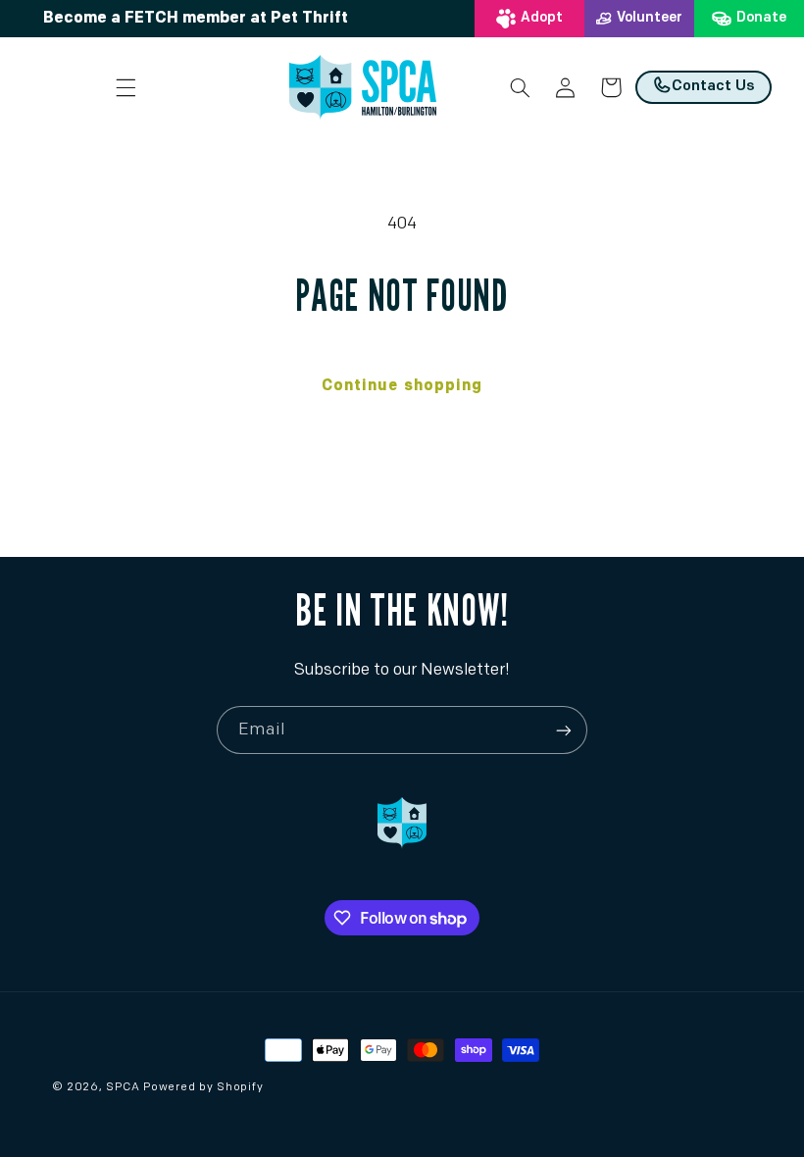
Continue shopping (402, 386)
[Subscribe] (563, 730)
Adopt (542, 18)
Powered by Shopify (203, 1087)
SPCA (122, 1087)
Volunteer (649, 18)
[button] (126, 87)
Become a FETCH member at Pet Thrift (195, 18)
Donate (761, 18)
